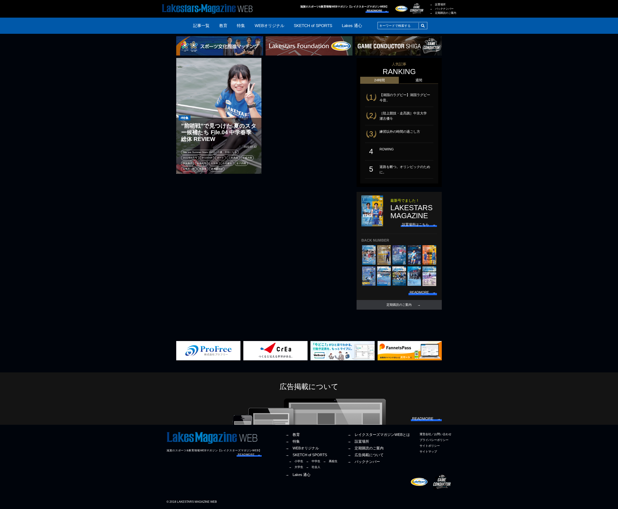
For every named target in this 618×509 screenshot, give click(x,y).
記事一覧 (201, 25)
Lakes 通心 (352, 25)
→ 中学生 (313, 461)
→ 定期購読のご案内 (443, 12)
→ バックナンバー (442, 8)
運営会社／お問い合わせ (435, 434)
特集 (241, 25)
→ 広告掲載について (365, 455)
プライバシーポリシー (434, 440)
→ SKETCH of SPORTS (306, 455)
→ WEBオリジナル (302, 448)
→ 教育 (292, 435)
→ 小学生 (296, 461)
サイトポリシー (430, 445)
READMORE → (377, 10)
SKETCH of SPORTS (313, 25)
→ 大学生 (296, 467)
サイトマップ (428, 451)
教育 (223, 25)
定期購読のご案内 (399, 305)
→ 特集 (292, 441)
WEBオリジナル (269, 25)
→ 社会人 (313, 467)
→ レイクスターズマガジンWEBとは (378, 435)
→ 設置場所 (438, 4)
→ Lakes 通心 (297, 475)
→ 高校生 (330, 461)
